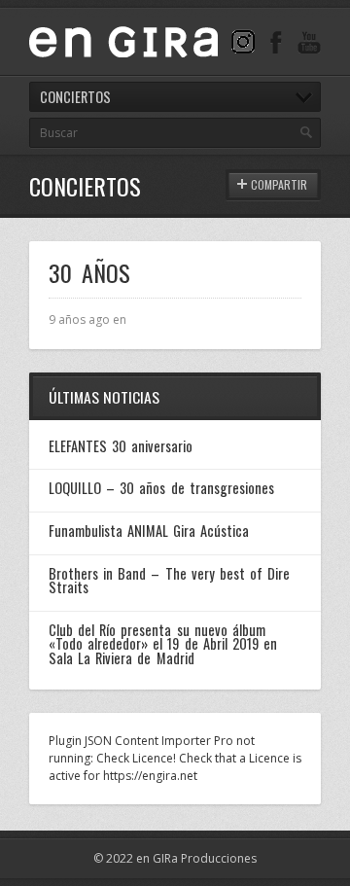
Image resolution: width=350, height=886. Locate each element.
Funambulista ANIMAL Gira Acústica (149, 530)
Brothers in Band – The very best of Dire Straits (169, 580)
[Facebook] (276, 41)
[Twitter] (243, 41)
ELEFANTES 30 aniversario (120, 446)
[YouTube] (309, 41)
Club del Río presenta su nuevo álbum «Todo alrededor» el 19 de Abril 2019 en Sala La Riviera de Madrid (163, 644)
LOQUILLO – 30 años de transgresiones (161, 488)
